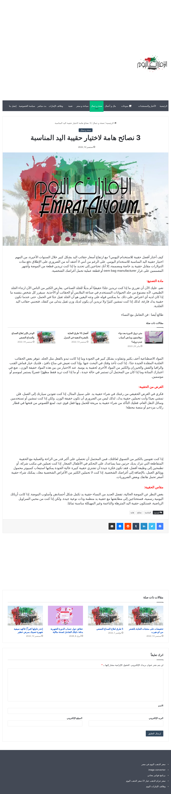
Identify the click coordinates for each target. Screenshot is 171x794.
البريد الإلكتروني (156, 718)
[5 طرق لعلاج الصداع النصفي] (105, 615)
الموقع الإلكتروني (74, 718)
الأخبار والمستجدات (147, 106)
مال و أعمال (110, 106)
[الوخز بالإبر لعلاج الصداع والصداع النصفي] (46, 337)
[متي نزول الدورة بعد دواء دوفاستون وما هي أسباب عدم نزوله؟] (154, 337)
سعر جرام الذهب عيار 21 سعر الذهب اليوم (145, 780)
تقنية (70, 106)
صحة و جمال (96, 106)
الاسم (160, 705)
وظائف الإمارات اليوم (155, 786)
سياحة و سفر (82, 106)
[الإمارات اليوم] (151, 63)
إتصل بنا (13, 106)
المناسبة (148, 512)
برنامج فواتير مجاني (156, 775)
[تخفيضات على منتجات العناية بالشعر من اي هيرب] (145, 615)
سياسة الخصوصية (27, 106)
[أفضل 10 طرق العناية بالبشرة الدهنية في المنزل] (100, 337)
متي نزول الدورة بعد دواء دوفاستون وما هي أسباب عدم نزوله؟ (130, 337)
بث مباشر (41, 106)
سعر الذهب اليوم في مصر (153, 764)
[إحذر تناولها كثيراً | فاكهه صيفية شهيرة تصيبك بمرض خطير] (25, 616)
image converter (156, 769)
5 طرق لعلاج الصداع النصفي (109, 628)
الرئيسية (163, 106)
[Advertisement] (111, 23)
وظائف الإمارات (56, 106)
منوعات (125, 106)
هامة (132, 512)
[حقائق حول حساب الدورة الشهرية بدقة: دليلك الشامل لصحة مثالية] (65, 616)
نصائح (139, 512)
